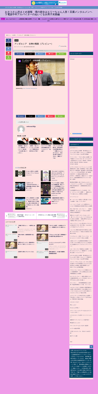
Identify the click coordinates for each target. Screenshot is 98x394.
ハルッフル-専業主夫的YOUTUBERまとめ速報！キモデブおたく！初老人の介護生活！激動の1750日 (81, 231)
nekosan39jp (63, 46)
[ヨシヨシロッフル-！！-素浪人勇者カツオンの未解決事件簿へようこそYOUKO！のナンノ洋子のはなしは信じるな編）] (81, 278)
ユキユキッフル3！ (74, 302)
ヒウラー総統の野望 (75, 328)
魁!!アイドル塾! (73, 335)
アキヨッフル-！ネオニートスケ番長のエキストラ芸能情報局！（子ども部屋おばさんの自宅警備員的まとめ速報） (81, 271)
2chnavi (72, 59)
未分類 (16, 40)
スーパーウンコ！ (74, 196)
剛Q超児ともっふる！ (75, 322)
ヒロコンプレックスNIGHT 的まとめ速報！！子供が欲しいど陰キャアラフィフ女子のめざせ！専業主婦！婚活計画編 (81, 297)
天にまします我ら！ (75, 307)
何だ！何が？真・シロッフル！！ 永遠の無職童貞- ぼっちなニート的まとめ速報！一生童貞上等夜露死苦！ (81, 210)
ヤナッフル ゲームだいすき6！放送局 (79, 325)
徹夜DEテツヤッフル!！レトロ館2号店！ (80, 319)
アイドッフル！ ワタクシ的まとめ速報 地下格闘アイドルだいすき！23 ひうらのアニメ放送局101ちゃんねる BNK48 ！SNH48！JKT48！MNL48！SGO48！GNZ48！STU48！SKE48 (81, 160)
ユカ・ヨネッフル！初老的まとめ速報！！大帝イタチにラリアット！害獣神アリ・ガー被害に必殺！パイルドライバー (81, 250)
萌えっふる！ (73, 304)
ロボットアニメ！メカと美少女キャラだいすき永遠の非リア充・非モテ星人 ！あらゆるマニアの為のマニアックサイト (81, 225)
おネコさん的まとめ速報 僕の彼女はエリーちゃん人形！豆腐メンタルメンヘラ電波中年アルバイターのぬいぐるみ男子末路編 (81, 152)
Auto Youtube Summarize (30, 88)
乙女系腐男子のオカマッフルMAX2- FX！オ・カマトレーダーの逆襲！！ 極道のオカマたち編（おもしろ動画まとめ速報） (81, 192)
